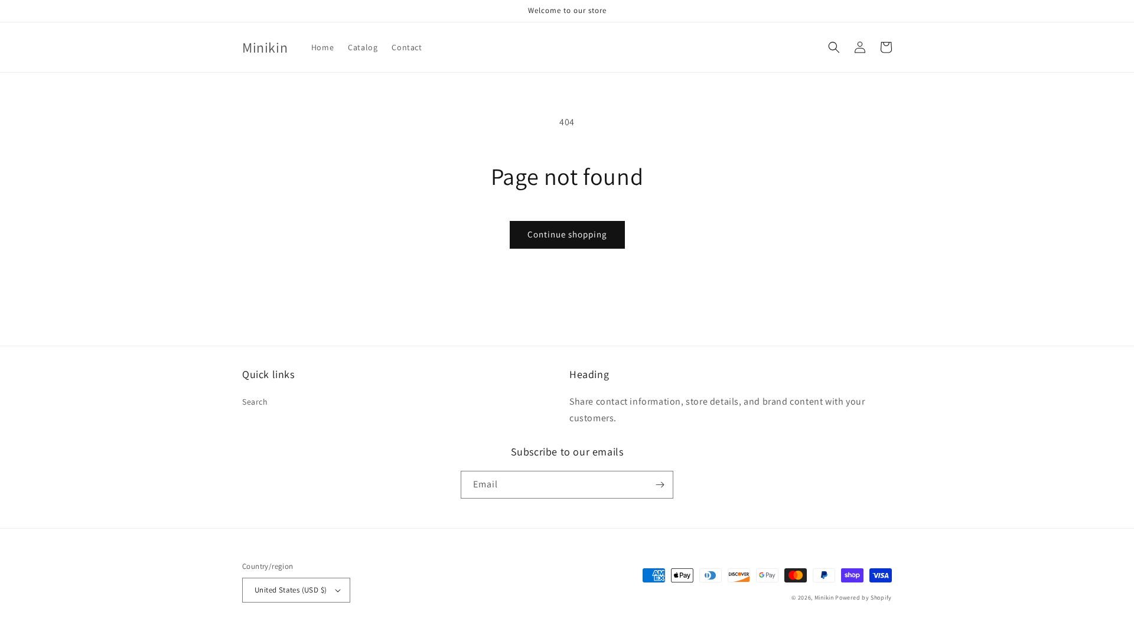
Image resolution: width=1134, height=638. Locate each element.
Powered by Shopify (863, 597)
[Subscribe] (660, 485)
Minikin (824, 597)
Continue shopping (567, 234)
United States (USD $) (291, 590)
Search (255, 401)
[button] (834, 47)
